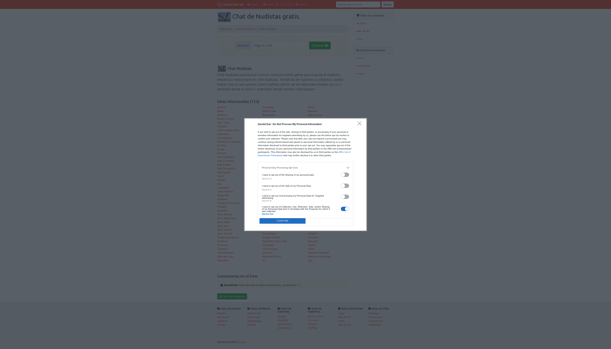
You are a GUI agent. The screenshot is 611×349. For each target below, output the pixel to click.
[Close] (361, 124)
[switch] (345, 175)
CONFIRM (282, 221)
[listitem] (305, 167)
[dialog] (305, 174)
